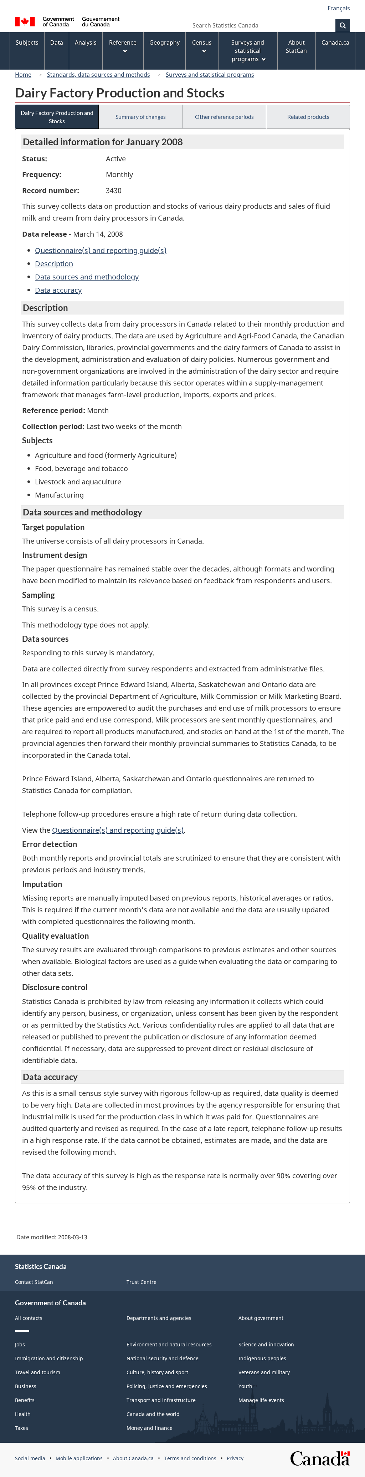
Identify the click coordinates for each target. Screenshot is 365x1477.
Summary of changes (140, 116)
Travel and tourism (37, 1372)
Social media (30, 1458)
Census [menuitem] (202, 42)
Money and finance (150, 1428)
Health (23, 1414)
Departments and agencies (159, 1318)
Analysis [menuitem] (86, 42)
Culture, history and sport (157, 1372)
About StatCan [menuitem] (296, 47)
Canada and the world (153, 1414)
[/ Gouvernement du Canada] (67, 23)
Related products (308, 116)
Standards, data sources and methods (98, 75)
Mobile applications (79, 1458)
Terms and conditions (190, 1458)
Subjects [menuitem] (27, 42)
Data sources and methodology (87, 277)
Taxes (21, 1428)
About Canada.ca (133, 1458)
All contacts (28, 1318)
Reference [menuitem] (123, 42)
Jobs (20, 1344)
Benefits (25, 1400)
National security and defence (163, 1358)
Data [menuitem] (56, 42)
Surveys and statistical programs (210, 75)
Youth (245, 1386)
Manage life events (261, 1400)
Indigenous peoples (262, 1358)
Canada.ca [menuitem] (335, 42)
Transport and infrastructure (161, 1400)
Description (54, 263)
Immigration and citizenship (49, 1358)
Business (25, 1386)
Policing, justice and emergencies (167, 1386)
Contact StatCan (34, 1282)
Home (23, 75)
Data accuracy (58, 290)
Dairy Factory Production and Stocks (57, 116)
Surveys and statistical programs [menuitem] (247, 51)
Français (339, 8)
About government (260, 1318)
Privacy (235, 1458)
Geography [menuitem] (164, 42)
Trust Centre (141, 1282)
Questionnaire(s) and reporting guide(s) (100, 250)
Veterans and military (264, 1372)
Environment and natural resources (169, 1344)
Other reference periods (224, 116)
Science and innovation (266, 1344)
